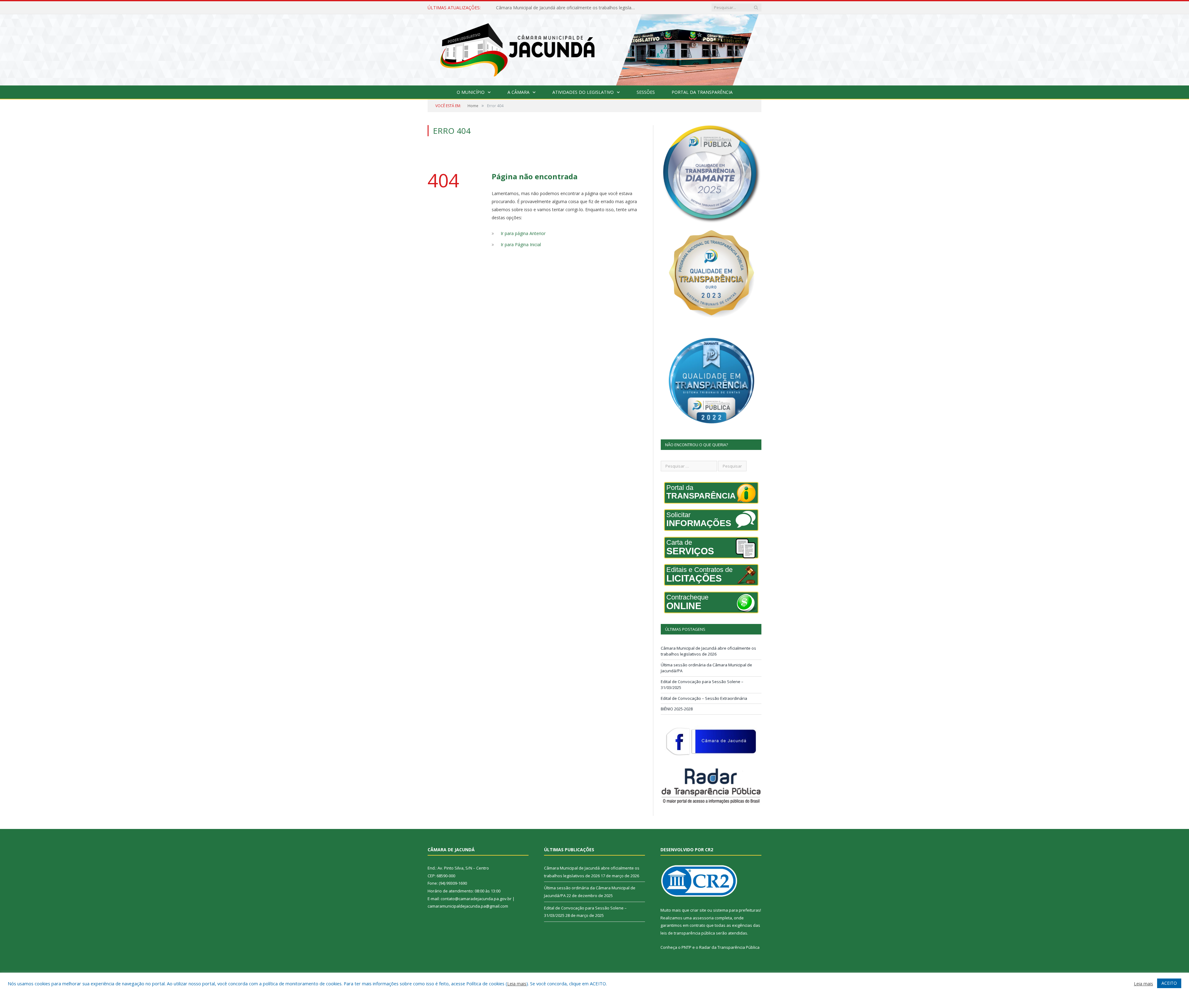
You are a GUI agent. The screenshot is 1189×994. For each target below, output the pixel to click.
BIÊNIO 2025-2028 (677, 709)
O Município (471, 92)
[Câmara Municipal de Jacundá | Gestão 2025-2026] (594, 48)
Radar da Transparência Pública (729, 947)
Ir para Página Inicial (521, 244)
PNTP (686, 947)
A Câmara (518, 92)
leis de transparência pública (687, 933)
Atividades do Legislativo (583, 92)
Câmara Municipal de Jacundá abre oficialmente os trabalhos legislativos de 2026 (708, 651)
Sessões (646, 92)
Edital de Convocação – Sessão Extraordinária (704, 698)
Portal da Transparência (702, 92)
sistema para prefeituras (736, 910)
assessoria (703, 918)
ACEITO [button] (1169, 983)
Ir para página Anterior (523, 233)
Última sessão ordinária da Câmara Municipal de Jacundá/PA (556, 8)
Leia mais (516, 983)
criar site (698, 910)
